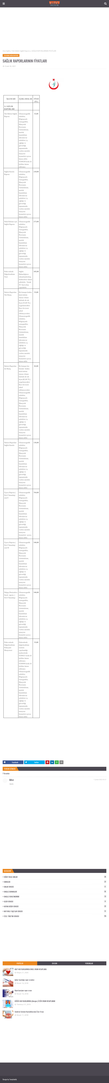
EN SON (54, 963)
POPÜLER (20, 963)
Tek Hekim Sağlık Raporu (21, 51)
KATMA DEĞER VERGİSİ (55, 906)
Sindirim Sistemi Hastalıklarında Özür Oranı (29, 1011)
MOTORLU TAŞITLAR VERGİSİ (55, 911)
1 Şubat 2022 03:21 (100, 779)
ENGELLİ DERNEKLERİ (55, 891)
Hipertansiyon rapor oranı (23, 990)
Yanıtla (11, 784)
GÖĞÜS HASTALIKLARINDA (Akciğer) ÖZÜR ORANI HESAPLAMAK (35, 1001)
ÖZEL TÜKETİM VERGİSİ (55, 916)
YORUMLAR (89, 963)
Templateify (13, 1079)
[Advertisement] (54, 28)
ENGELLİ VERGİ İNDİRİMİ (55, 896)
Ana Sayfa (6, 51)
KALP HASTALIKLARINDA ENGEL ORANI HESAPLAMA (31, 969)
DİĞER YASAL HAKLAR (55, 877)
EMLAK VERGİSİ (55, 886)
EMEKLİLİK (55, 881)
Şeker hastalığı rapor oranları (24, 979)
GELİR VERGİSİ (55, 901)
